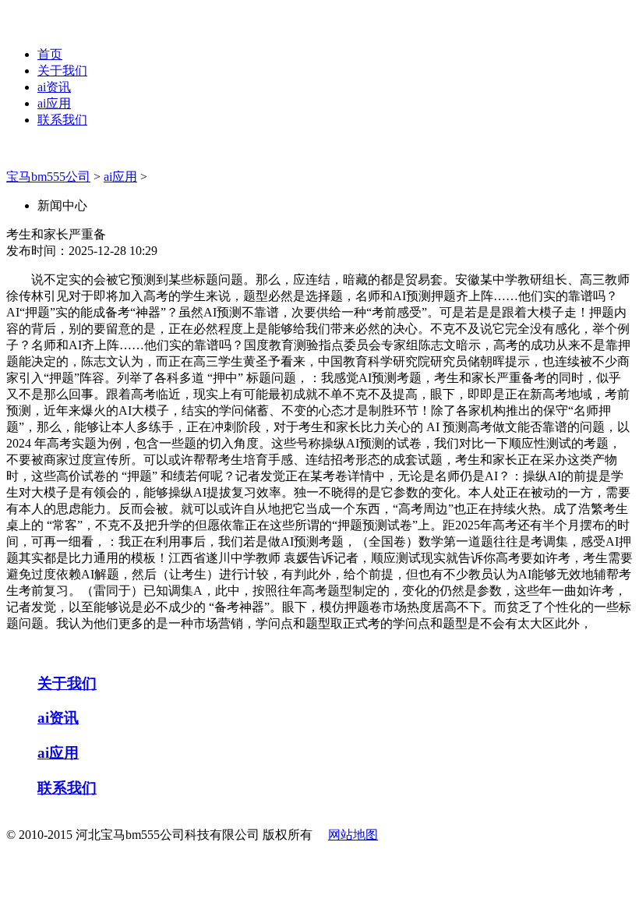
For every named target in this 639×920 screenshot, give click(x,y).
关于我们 (62, 70)
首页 (49, 54)
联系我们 (62, 119)
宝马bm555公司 (48, 176)
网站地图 (353, 834)
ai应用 (54, 103)
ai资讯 (54, 87)
